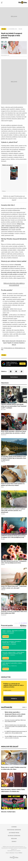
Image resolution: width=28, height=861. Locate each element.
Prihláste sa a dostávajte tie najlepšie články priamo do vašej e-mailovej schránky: (13, 685)
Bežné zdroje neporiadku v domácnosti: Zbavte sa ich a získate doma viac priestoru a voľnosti (15, 714)
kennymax (12, 852)
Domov (14, 841)
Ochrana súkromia (14, 835)
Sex (3, 763)
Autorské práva (14, 832)
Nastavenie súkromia (14, 829)
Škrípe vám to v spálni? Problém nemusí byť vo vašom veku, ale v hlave (13, 768)
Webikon (20, 852)
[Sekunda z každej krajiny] (14, 802)
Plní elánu (4, 355)
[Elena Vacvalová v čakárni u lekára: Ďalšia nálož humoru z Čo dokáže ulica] (14, 779)
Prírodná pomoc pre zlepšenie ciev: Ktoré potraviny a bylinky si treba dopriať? (14, 198)
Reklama (14, 838)
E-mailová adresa (7, 690)
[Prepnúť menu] (2, 2)
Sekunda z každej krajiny (8, 811)
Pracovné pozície (7, 625)
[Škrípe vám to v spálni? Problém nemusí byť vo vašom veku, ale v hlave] (14, 757)
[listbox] (22, 707)
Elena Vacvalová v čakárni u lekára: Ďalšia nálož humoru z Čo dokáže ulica (13, 790)
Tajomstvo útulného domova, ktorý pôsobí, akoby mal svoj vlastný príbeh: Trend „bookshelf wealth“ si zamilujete (16, 727)
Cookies (14, 826)
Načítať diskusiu (14, 377)
